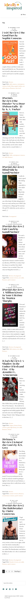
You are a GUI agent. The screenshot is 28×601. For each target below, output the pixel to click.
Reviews (15, 30)
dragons (11, 425)
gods (8, 427)
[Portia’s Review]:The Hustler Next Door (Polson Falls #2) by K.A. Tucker (13, 104)
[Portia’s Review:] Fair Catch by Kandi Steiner (13, 229)
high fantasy (13, 427)
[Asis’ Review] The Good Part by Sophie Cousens (13, 35)
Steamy (9, 429)
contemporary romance (19, 155)
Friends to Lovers (13, 562)
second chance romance (8, 496)
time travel (18, 88)
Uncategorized (14, 164)
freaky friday (10, 86)
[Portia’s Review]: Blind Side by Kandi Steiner (13, 170)
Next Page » (17, 571)
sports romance (11, 280)
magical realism (18, 86)
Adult (10, 155)
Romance (12, 88)
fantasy (16, 425)
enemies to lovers (13, 278)
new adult (4, 157)
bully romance (13, 349)
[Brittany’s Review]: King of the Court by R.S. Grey (12, 443)
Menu (24, 14)
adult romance (13, 84)
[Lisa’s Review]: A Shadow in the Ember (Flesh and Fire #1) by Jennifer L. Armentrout (13, 368)
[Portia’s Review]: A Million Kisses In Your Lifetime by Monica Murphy (13, 295)
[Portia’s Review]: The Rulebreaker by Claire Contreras (13, 510)
